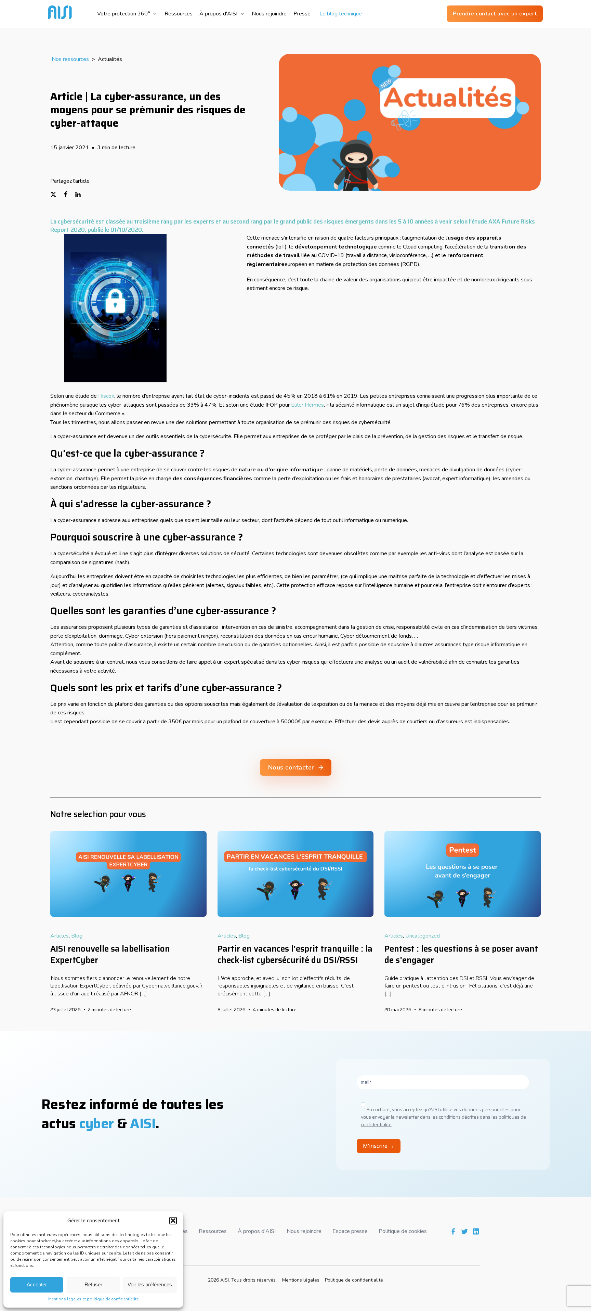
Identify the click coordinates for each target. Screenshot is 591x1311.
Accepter (37, 1284)
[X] (56, 194)
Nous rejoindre (304, 1231)
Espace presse (350, 1231)
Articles (59, 936)
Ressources (213, 1231)
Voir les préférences (150, 1284)
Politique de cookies (403, 1231)
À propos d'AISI (257, 1231)
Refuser (93, 1284)
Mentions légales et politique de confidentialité (93, 1299)
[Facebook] (69, 194)
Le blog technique (338, 13)
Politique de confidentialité (354, 1280)
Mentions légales (300, 1280)
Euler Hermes (307, 405)
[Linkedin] (81, 194)
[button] (173, 1220)
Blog (76, 936)
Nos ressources (70, 59)
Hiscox (106, 396)
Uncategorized (422, 936)
